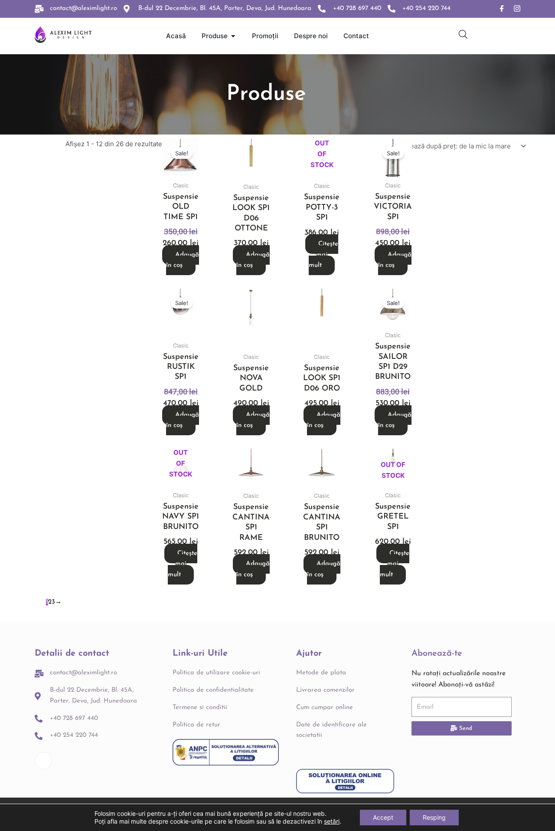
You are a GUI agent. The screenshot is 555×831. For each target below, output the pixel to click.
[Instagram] (517, 8)
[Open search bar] (463, 34)
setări (332, 821)
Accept (383, 817)
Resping (434, 817)
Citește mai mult (323, 255)
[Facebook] (502, 8)
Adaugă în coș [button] (182, 260)
